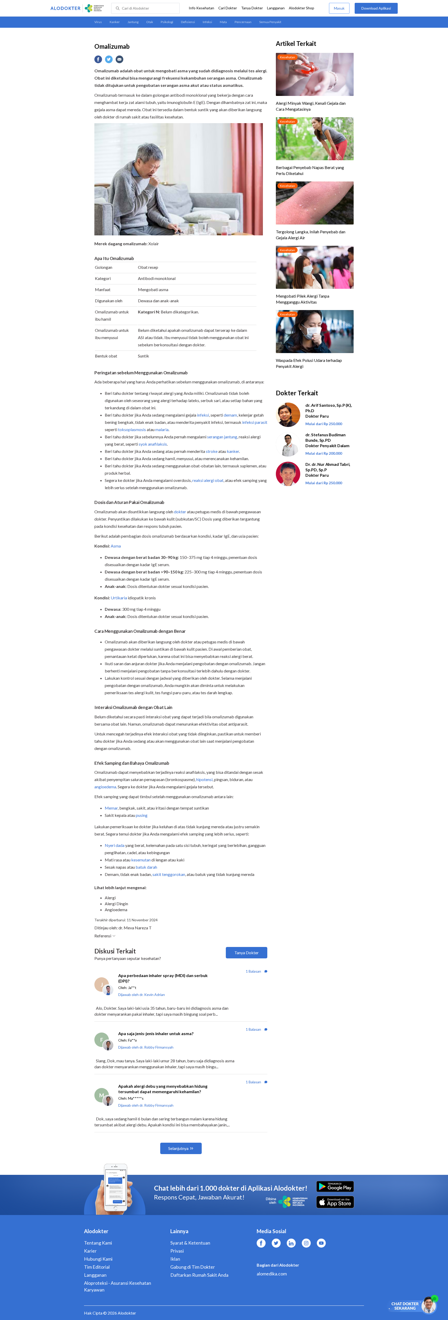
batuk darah (146, 867)
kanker (233, 451)
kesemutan (141, 859)
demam (230, 414)
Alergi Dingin (116, 903)
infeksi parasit (254, 422)
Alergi (110, 897)
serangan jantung (222, 436)
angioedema (105, 786)
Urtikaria (119, 597)
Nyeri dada (114, 845)
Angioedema (116, 909)
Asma (116, 545)
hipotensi (204, 779)
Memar (111, 807)
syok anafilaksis (153, 443)
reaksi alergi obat (207, 480)
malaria (162, 429)
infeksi (203, 414)
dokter (180, 511)
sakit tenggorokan (168, 874)
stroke (212, 451)
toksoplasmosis (132, 429)
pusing (142, 815)
